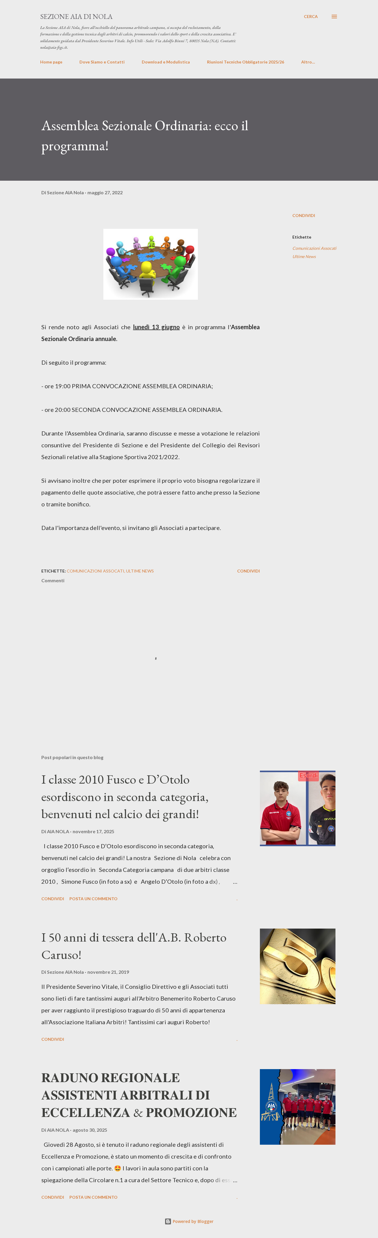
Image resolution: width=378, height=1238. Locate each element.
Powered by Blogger (193, 1221)
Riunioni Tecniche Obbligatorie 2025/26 (245, 61)
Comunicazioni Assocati (314, 248)
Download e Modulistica (166, 61)
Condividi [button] (303, 215)
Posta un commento (93, 898)
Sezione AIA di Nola (76, 16)
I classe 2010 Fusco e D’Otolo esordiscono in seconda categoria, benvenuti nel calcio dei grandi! (124, 796)
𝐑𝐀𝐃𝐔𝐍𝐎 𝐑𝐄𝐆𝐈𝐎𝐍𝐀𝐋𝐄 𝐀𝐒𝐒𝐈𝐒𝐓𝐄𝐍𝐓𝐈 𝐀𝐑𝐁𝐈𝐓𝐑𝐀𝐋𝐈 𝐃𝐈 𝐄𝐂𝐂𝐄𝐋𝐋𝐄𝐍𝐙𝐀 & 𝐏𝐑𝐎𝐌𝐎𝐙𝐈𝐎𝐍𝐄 (139, 1094)
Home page (51, 61)
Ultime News (304, 256)
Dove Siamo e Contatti (102, 61)
